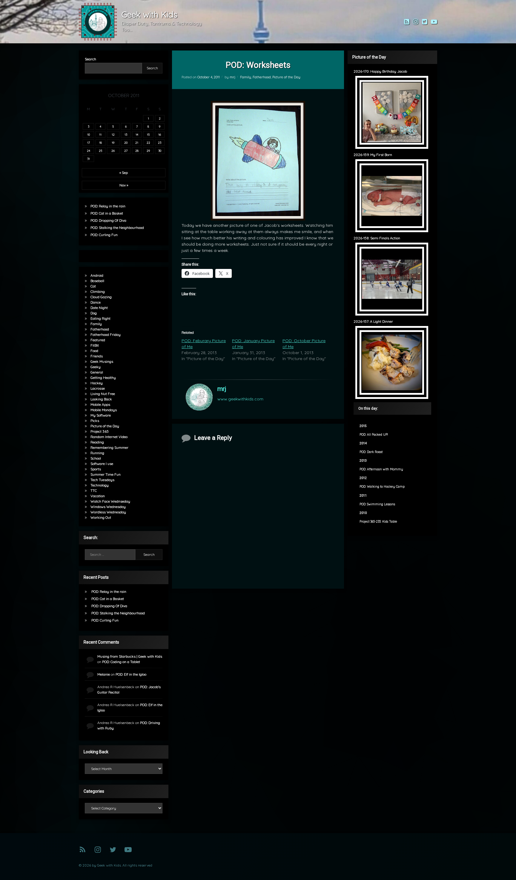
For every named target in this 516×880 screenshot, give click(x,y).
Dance (95, 302)
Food (94, 350)
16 (159, 134)
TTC (93, 490)
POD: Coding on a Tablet (121, 661)
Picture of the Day (286, 77)
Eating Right (100, 318)
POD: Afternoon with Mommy (381, 469)
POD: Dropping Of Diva (108, 220)
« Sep (123, 172)
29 (148, 150)
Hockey (96, 383)
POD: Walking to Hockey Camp (382, 487)
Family (245, 77)
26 (113, 150)
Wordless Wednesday (108, 512)
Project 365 (99, 431)
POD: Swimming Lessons (377, 504)
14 (137, 134)
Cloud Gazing (101, 297)
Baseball (97, 280)
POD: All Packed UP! (374, 435)
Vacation (97, 496)
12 (113, 134)
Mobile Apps (100, 404)
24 (88, 150)
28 (137, 150)
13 (126, 134)
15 (148, 134)
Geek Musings (101, 361)
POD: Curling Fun (104, 234)
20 (126, 142)
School (95, 458)
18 (100, 142)
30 (159, 150)
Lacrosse (97, 388)
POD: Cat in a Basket (106, 213)
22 (148, 142)
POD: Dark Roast (371, 452)
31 (88, 158)
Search (90, 59)
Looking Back (101, 399)
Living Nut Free (102, 393)
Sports (95, 469)
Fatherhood (262, 77)
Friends (96, 356)
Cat (93, 286)
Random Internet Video (109, 436)
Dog (93, 313)
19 (113, 142)
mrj (232, 77)
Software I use (101, 463)
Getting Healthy (103, 377)
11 (100, 134)
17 (88, 142)
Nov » (123, 185)
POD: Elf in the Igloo (131, 674)
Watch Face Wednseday (110, 501)
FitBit (94, 345)
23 (159, 142)
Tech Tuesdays (102, 480)
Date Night (99, 307)
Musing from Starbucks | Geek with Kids (129, 656)
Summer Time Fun (105, 474)
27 (126, 150)
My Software (100, 415)
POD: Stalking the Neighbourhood (117, 227)
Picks (94, 420)
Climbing (97, 291)
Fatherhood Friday (105, 334)
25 (100, 150)
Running (97, 453)
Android (96, 275)
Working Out (100, 517)
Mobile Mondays (103, 410)
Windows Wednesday (108, 506)
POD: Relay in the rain (107, 206)
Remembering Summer (109, 447)
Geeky (95, 367)
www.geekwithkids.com (240, 399)
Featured (97, 340)
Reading (97, 442)
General (96, 372)
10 (88, 134)
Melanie (103, 674)
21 (136, 142)
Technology (99, 485)
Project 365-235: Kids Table (378, 522)
